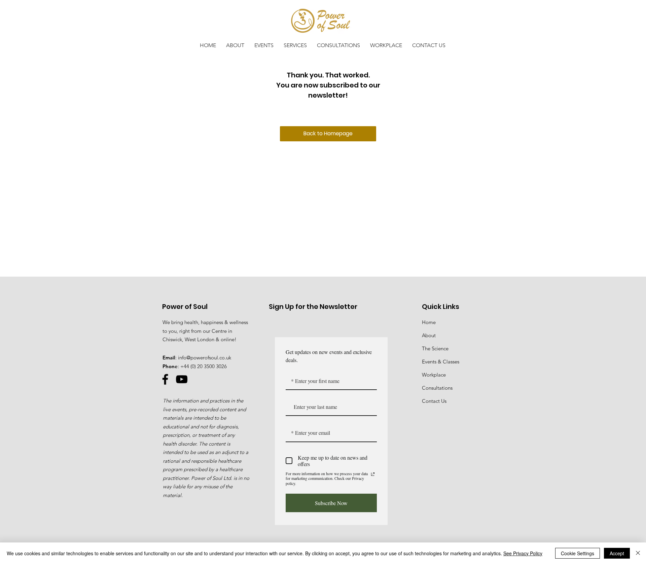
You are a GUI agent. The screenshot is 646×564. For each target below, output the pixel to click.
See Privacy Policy (522, 553)
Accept (617, 553)
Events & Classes (440, 361)
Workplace (434, 375)
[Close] (638, 553)
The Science (435, 348)
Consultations (437, 388)
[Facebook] (165, 379)
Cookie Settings (577, 553)
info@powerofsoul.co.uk (204, 357)
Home (429, 322)
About (429, 335)
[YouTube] (182, 379)
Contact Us (434, 401)
